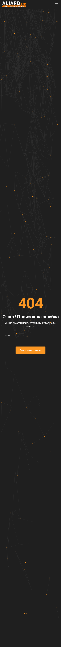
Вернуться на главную (30, 350)
